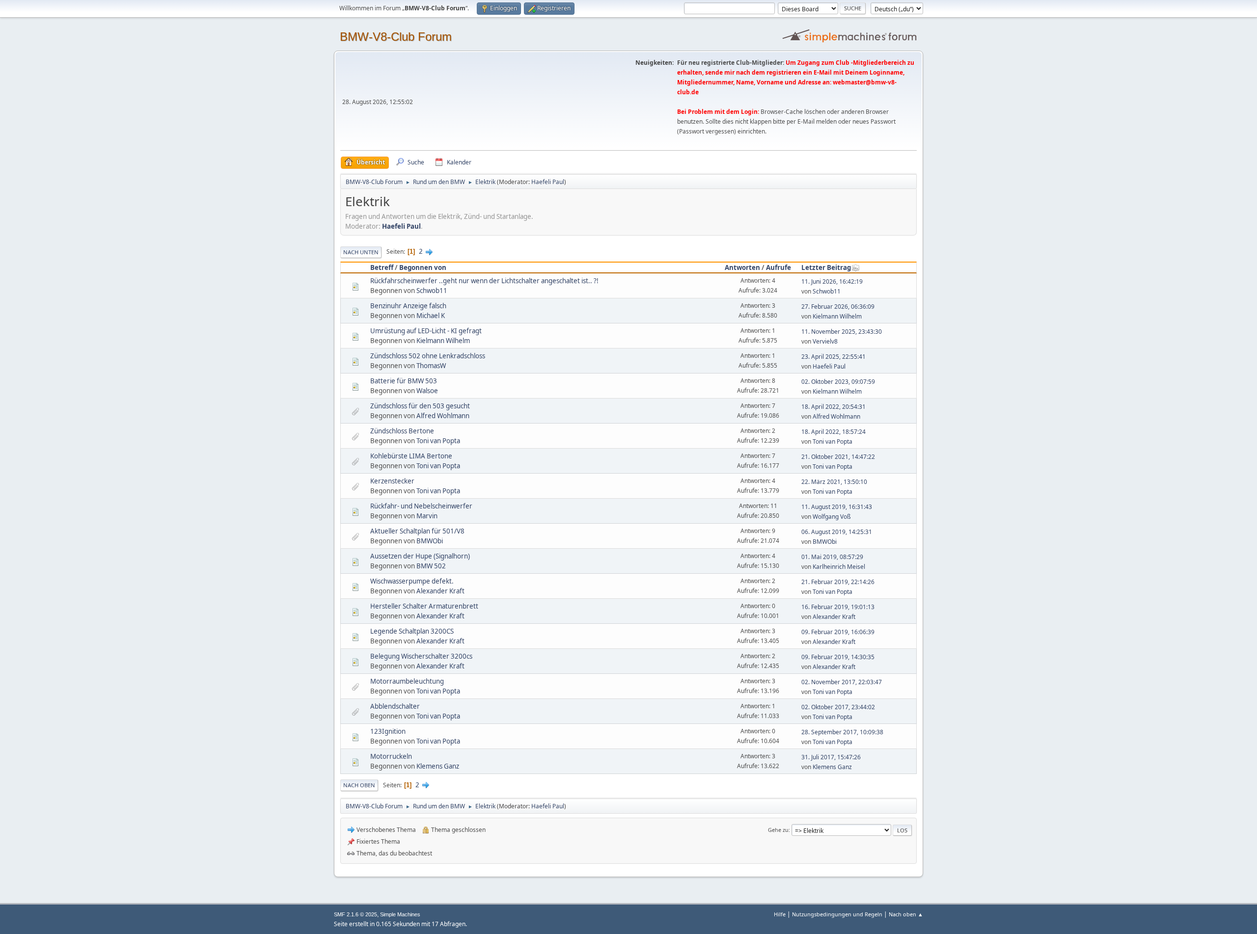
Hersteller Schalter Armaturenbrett (424, 606)
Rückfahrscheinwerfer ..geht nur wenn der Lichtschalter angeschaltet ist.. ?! (484, 280)
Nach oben (359, 785)
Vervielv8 (825, 341)
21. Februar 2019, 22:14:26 (837, 582)
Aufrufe (778, 267)
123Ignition (388, 731)
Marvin (426, 515)
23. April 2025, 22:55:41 (833, 356)
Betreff (381, 267)
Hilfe (780, 914)
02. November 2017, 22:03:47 (841, 682)
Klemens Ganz (437, 766)
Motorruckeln (391, 756)
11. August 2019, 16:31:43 (836, 507)
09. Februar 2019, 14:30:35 (837, 657)
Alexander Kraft (440, 591)
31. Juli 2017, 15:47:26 (831, 757)
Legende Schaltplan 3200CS (412, 631)
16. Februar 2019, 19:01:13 (837, 607)
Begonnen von (422, 267)
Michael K (430, 315)
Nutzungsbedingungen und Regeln (837, 914)
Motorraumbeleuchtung (407, 681)
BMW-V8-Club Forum (396, 36)
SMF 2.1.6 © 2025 (355, 914)
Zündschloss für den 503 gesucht (420, 405)
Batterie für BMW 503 (403, 380)
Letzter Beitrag (826, 267)
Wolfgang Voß (832, 516)
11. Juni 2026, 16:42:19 (832, 281)
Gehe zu (778, 829)
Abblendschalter (395, 706)
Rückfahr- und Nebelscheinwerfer (421, 506)
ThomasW (431, 365)
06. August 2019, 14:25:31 (836, 532)
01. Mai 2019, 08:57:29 (832, 557)
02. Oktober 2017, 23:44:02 (838, 707)
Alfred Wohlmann (442, 415)
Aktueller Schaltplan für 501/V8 (417, 531)
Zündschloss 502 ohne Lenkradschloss (427, 355)
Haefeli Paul (547, 182)
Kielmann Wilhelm (837, 316)
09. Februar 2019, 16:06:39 (837, 632)
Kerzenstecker (392, 481)
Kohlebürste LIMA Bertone (411, 456)
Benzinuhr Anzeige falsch (408, 305)
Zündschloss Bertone (402, 431)
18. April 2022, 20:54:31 (833, 406)
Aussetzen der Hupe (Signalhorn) (420, 556)
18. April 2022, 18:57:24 (833, 431)
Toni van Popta (438, 440)
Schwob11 (431, 290)
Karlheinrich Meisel (839, 566)
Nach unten (361, 252)
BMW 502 (431, 565)
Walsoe (427, 390)
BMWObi (429, 540)
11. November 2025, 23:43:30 (841, 331)
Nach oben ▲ (906, 914)
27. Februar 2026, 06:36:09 (837, 306)
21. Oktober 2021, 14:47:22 (838, 457)
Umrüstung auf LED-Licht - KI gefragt (426, 330)
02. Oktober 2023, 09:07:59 (838, 381)
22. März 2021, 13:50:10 (834, 482)
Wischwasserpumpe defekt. (412, 581)
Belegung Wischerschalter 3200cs (421, 656)
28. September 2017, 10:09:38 (842, 732)
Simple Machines (400, 914)
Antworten (742, 267)
